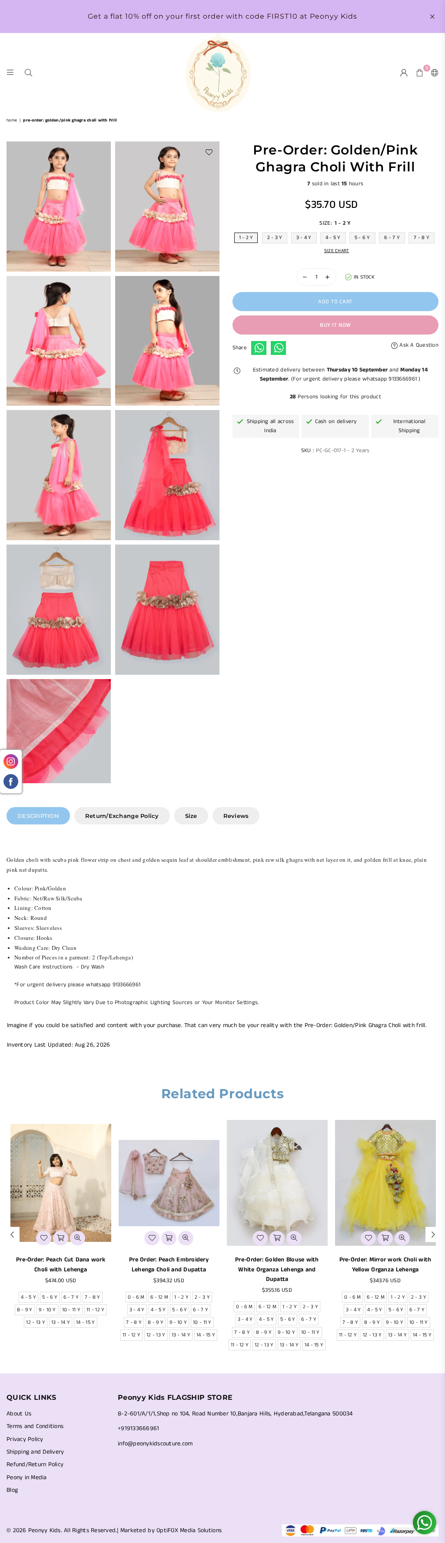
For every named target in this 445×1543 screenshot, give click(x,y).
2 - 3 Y (274, 237)
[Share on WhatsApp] (259, 348)
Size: (334, 223)
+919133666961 (138, 1428)
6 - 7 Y (392, 237)
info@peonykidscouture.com (155, 1443)
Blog (12, 1490)
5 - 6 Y (362, 237)
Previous (12, 1234)
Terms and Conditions (35, 1426)
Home (12, 120)
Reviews (236, 815)
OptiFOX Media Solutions (189, 1530)
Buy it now (335, 325)
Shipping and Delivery (35, 1452)
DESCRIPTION (38, 815)
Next (433, 1234)
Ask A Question (418, 345)
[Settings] (432, 72)
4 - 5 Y (333, 237)
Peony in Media (27, 1477)
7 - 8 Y (421, 237)
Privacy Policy (25, 1439)
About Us (19, 1413)
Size (191, 815)
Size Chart (336, 250)
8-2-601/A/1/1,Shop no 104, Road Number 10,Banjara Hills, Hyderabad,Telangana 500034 (235, 1413)
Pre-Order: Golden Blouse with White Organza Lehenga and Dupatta (277, 1269)
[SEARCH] (28, 72)
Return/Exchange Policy (122, 815)
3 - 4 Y (304, 237)
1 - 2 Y (246, 237)
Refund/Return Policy (35, 1464)
